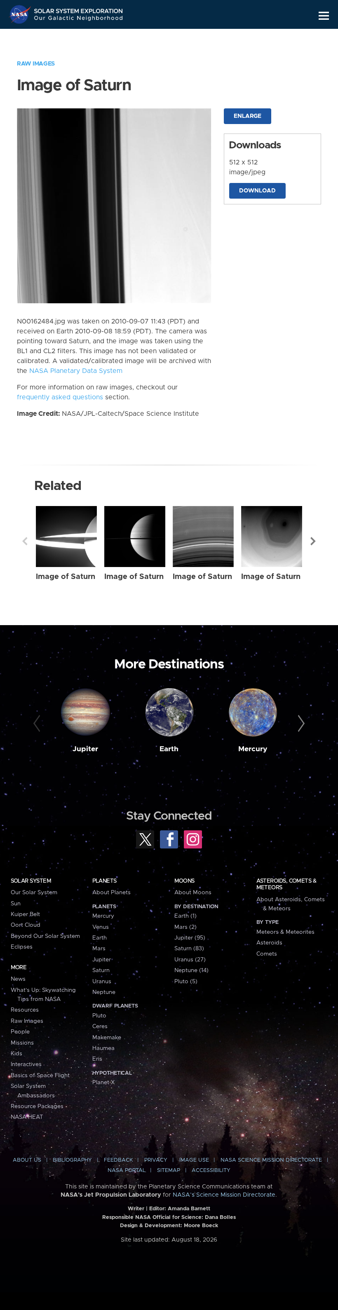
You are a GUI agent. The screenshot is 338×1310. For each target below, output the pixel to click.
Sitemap (168, 1170)
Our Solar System (34, 892)
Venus (100, 927)
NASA (21, 14)
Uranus (101, 981)
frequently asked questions (60, 397)
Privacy (155, 1160)
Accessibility (211, 1170)
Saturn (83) (189, 948)
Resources (25, 1010)
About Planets (111, 892)
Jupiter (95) (189, 938)
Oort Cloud (25, 925)
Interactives (26, 1064)
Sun (16, 904)
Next (313, 541)
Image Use (194, 1160)
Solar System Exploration (79, 9)
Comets (266, 954)
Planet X (103, 1082)
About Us (27, 1160)
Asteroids (269, 943)
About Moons (192, 892)
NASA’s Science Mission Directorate (224, 1195)
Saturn (101, 970)
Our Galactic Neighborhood (79, 19)
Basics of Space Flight (40, 1075)
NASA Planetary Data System (75, 371)
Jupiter (85, 749)
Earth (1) (185, 916)
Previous (25, 541)
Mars (99, 948)
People (20, 1032)
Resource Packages (37, 1106)
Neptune (103, 992)
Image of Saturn (65, 577)
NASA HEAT (27, 1117)
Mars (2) (185, 927)
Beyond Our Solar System (45, 936)
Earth (169, 749)
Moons (184, 881)
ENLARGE (247, 116)
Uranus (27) (190, 960)
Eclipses (22, 947)
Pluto (99, 1016)
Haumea (103, 1048)
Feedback (118, 1160)
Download (257, 191)
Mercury (253, 749)
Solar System (31, 881)
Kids (16, 1054)
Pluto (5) (185, 981)
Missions (22, 1043)
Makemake (106, 1038)
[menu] (324, 16)
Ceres (100, 1026)
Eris (97, 1059)
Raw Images (36, 64)
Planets (104, 881)
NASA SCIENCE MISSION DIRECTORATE (271, 1160)
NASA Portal (127, 1170)
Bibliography (72, 1160)
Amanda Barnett (189, 1209)
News (18, 979)
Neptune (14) (191, 970)
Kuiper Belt (25, 914)
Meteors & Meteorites (285, 932)
